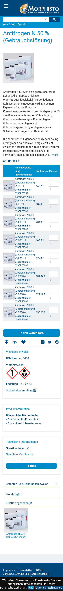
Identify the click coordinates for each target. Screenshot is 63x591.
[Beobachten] (14, 342)
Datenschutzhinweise (49, 587)
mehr (55, 154)
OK (31, 587)
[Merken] (6, 342)
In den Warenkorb (32, 333)
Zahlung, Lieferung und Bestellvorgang (25, 573)
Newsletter (26, 570)
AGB (38, 570)
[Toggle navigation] (6, 6)
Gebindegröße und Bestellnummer (23, 171)
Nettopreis (42, 171)
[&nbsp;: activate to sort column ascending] (9, 171)
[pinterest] (57, 342)
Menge (53, 171)
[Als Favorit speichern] (23, 342)
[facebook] (43, 342)
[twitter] (49, 342)
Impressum (9, 570)
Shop (12, 24)
